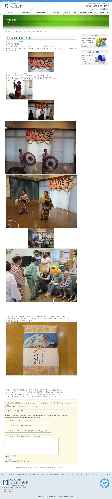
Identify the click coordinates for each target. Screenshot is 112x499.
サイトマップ (105, 3)
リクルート (84, 474)
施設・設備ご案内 (30, 474)
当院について (25, 12)
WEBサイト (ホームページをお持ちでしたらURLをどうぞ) (28, 431)
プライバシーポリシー (94, 3)
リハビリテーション (71, 12)
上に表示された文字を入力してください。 (18, 461)
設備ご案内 (56, 12)
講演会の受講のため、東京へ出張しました (53, 467)
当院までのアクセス (42, 474)
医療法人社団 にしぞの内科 (14, 6)
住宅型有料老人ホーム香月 (86, 12)
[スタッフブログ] (94, 57)
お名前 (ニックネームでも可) (20, 420)
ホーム (10, 12)
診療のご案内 (40, 12)
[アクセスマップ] (94, 41)
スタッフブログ (21, 31)
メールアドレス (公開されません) (22, 425)
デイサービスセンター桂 (101, 12)
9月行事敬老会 (20, 467)
